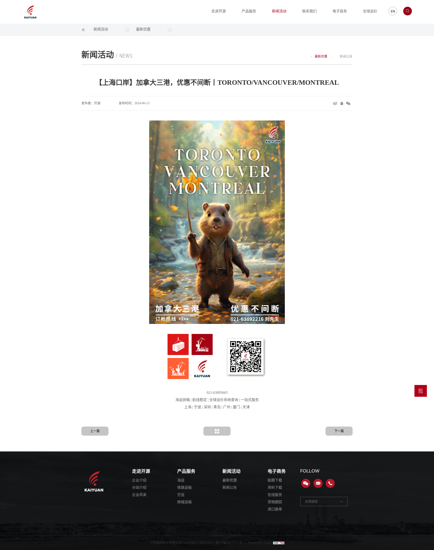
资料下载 (275, 487)
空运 (180, 495)
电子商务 (340, 11)
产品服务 (249, 11)
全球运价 (370, 11)
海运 (180, 480)
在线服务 (275, 495)
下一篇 (339, 431)
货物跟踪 (275, 502)
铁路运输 (184, 487)
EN (393, 11)
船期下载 (275, 480)
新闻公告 (345, 56)
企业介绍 (139, 480)
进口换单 (275, 509)
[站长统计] (278, 542)
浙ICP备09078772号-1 (230, 542)
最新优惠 (320, 56)
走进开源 (218, 11)
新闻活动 (279, 11)
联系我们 (309, 11)
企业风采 (139, 495)
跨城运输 (184, 502)
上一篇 (95, 431)
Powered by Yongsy (260, 542)
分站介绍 (139, 487)
